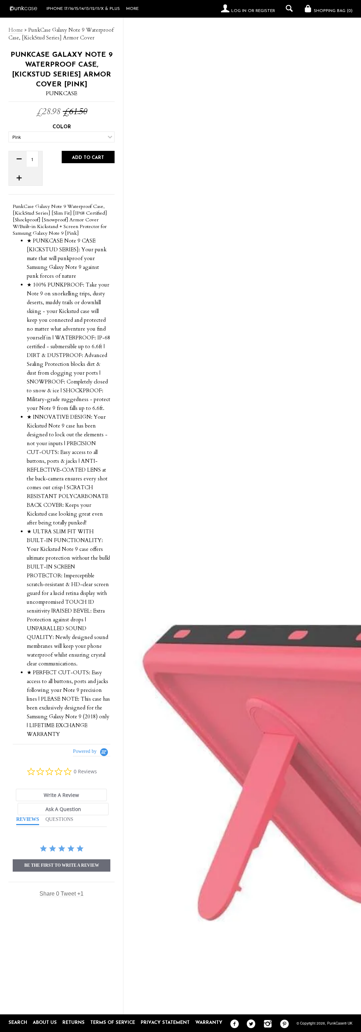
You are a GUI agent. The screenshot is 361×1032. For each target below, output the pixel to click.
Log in (238, 11)
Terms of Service (112, 1022)
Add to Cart (88, 157)
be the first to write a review (61, 865)
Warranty (208, 1022)
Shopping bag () (332, 11)
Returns (73, 1022)
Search (17, 1022)
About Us (45, 1022)
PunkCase (61, 93)
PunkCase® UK (340, 1023)
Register (265, 11)
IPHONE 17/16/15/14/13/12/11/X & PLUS (83, 9)
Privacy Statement (165, 1022)
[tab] (61, 795)
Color (62, 127)
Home (15, 29)
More (132, 9)
